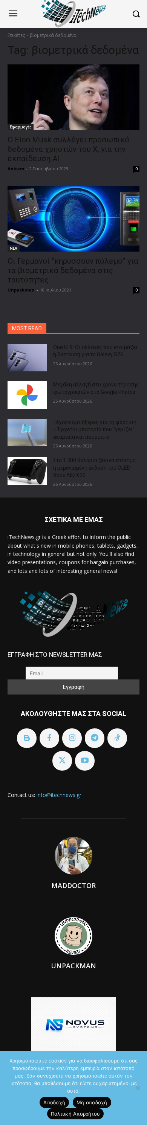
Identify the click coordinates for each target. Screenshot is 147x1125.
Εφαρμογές (20, 127)
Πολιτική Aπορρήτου (75, 1114)
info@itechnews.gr (59, 794)
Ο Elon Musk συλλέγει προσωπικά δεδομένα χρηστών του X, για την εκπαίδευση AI (68, 149)
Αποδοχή (54, 1102)
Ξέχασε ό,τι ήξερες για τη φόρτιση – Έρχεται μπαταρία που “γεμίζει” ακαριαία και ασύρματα (94, 429)
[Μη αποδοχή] (137, 1088)
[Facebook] (49, 738)
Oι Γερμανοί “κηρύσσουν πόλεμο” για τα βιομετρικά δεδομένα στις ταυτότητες (73, 270)
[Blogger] (27, 738)
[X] (62, 761)
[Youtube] (85, 761)
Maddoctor (73, 885)
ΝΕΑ (13, 248)
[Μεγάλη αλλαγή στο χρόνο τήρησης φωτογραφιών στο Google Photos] (27, 395)
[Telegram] (94, 738)
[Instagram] (72, 738)
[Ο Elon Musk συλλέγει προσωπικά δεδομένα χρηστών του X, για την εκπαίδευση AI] (73, 97)
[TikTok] (117, 738)
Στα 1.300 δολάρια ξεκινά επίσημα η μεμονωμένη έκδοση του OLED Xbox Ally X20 (94, 467)
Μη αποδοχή (92, 1102)
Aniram (16, 168)
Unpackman (21, 290)
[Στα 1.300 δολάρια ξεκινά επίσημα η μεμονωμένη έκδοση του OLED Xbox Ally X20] (27, 471)
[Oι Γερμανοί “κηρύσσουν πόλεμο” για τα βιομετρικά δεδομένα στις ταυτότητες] (73, 219)
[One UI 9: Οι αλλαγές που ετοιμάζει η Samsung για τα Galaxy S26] (27, 358)
